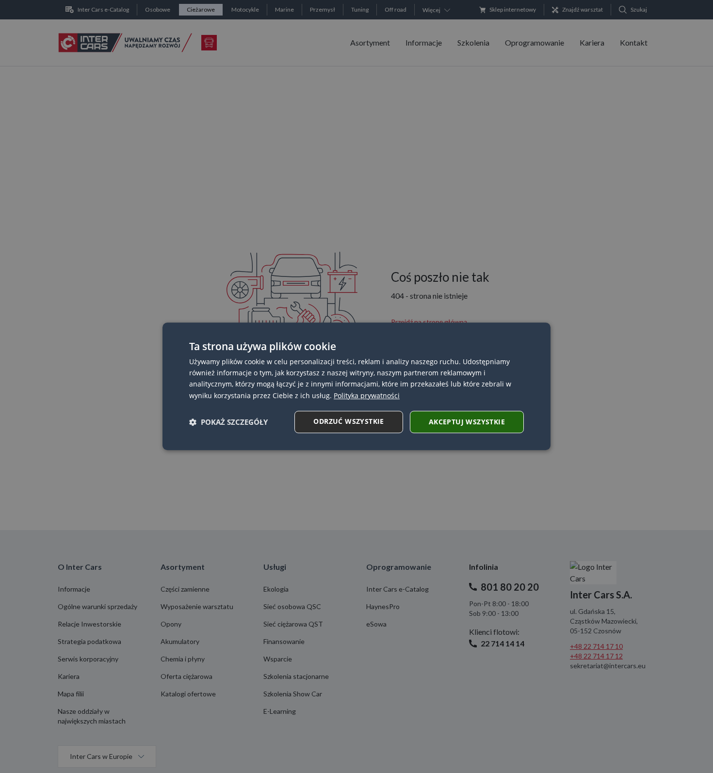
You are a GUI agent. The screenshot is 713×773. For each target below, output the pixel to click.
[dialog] (356, 386)
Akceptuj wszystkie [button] (467, 421)
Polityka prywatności (367, 395)
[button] (228, 422)
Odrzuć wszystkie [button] (348, 421)
